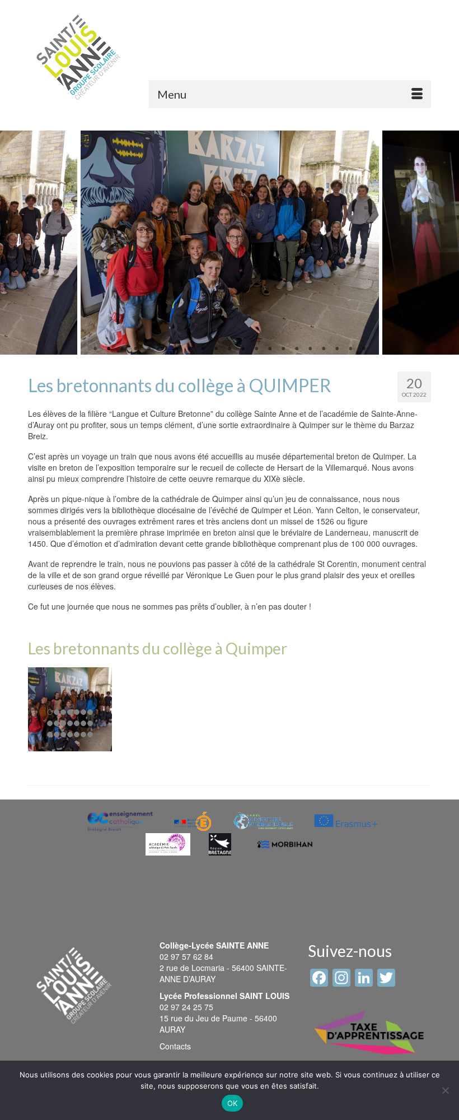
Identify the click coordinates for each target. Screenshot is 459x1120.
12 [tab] (243, 349)
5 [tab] (148, 349)
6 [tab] (162, 349)
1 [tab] (95, 349)
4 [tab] (135, 349)
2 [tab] (108, 349)
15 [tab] (283, 349)
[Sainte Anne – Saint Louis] (78, 57)
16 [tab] (296, 349)
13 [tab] (256, 349)
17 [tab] (310, 349)
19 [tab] (337, 349)
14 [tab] (269, 349)
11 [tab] (229, 349)
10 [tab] (216, 349)
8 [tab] (189, 349)
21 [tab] (363, 349)
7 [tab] (175, 349)
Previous (15, 243)
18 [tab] (323, 349)
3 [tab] (122, 349)
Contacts (175, 1046)
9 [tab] (202, 349)
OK (232, 1103)
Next (443, 243)
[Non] (445, 1090)
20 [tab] (350, 349)
